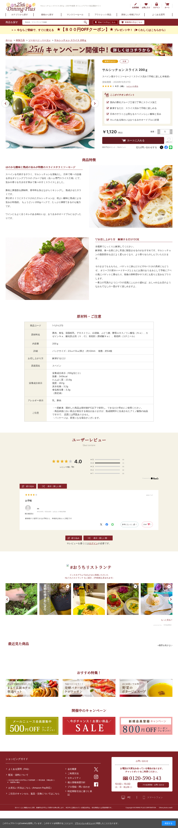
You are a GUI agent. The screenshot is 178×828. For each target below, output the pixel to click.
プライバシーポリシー (84, 823)
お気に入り (146, 7)
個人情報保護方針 (76, 782)
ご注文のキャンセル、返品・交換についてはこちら (34, 793)
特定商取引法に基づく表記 (80, 793)
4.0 (78, 461)
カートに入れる (136, 140)
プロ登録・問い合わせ (79, 786)
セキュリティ (74, 777)
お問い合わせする (148, 147)
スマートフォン (155, 797)
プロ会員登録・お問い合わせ (153, 785)
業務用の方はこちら (133, 22)
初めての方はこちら (107, 22)
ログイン (156, 7)
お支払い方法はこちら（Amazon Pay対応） (30, 787)
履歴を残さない (165, 645)
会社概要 (72, 769)
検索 (86, 22)
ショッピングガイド (17, 758)
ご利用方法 (73, 773)
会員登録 (135, 7)
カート (167, 7)
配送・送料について (18, 774)
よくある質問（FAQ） (19, 769)
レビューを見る (132, 86)
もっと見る (166, 620)
